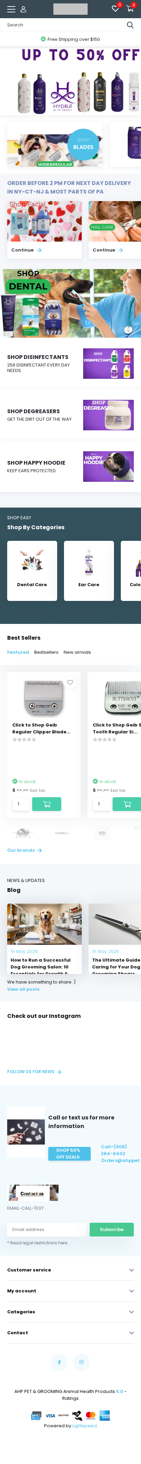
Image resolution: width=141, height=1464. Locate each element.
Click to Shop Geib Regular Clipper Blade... (41, 728)
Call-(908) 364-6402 (114, 1150)
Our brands (21, 850)
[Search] (130, 25)
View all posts (23, 989)
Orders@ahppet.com (117, 1160)
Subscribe (112, 1229)
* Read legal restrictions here (37, 1243)
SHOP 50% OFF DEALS (68, 1153)
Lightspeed (84, 1425)
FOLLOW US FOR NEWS (31, 1071)
